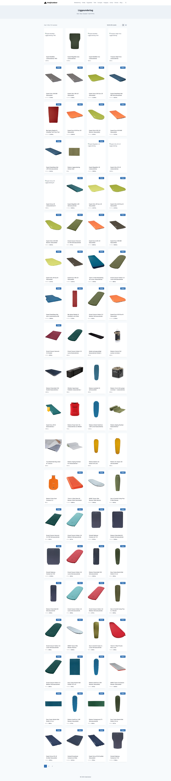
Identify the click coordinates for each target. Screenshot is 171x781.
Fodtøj (83, 2)
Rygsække (89, 2)
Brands (116, 2)
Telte (95, 2)
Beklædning (77, 2)
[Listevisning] (126, 25)
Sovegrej (100, 2)
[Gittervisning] (123, 25)
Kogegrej (106, 2)
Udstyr (111, 2)
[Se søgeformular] (126, 2)
